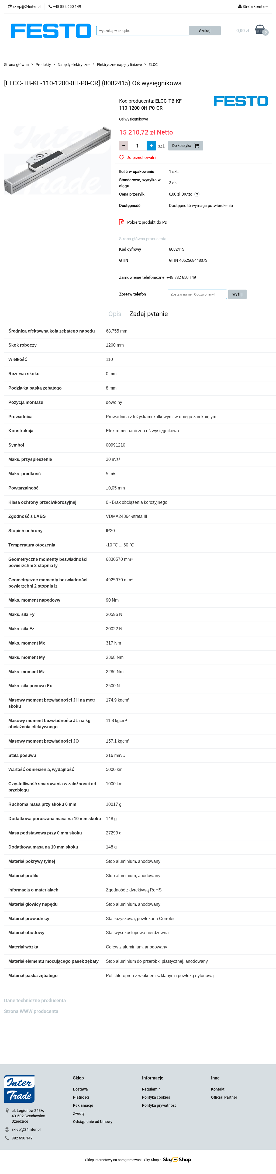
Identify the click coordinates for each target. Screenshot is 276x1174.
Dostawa (80, 1089)
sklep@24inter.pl (26, 1129)
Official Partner (224, 1097)
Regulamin (151, 1089)
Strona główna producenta (142, 238)
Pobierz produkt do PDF (148, 222)
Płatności (81, 1097)
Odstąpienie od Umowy (92, 1121)
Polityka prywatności (160, 1105)
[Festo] (241, 100)
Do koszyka (182, 145)
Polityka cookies (156, 1097)
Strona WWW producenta (31, 1011)
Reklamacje (83, 1105)
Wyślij (237, 294)
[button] (78, 1078)
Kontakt (218, 1089)
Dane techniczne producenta (35, 1000)
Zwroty (79, 1113)
